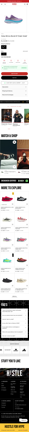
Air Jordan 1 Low (13, 384)
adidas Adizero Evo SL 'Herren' (6, 269)
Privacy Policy (21, 389)
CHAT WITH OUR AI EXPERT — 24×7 (15, 83)
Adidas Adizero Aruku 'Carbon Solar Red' (20, 269)
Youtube (3, 407)
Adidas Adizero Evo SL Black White (20, 208)
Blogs (12, 393)
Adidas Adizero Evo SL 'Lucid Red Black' (7, 208)
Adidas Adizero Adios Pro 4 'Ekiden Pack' (21, 249)
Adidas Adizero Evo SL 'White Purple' (6, 249)
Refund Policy (23, 383)
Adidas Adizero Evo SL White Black (6, 228)
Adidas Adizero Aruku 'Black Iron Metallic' (6, 289)
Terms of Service (22, 386)
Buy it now (14, 77)
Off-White (3, 387)
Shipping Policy (22, 392)
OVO (2, 383)
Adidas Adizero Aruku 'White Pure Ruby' (21, 228)
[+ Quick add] (12, 204)
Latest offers (13, 391)
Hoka (2, 33)
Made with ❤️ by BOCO (23, 430)
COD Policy (22, 394)
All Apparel (3, 389)
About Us (13, 389)
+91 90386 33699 (19, 408)
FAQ (21, 396)
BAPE (2, 385)
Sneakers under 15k (13, 387)
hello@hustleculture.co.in (20, 404)
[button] (14, 142)
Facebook (3, 405)
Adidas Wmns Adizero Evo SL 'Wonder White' (21, 289)
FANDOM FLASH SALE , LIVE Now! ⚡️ (14, 1)
